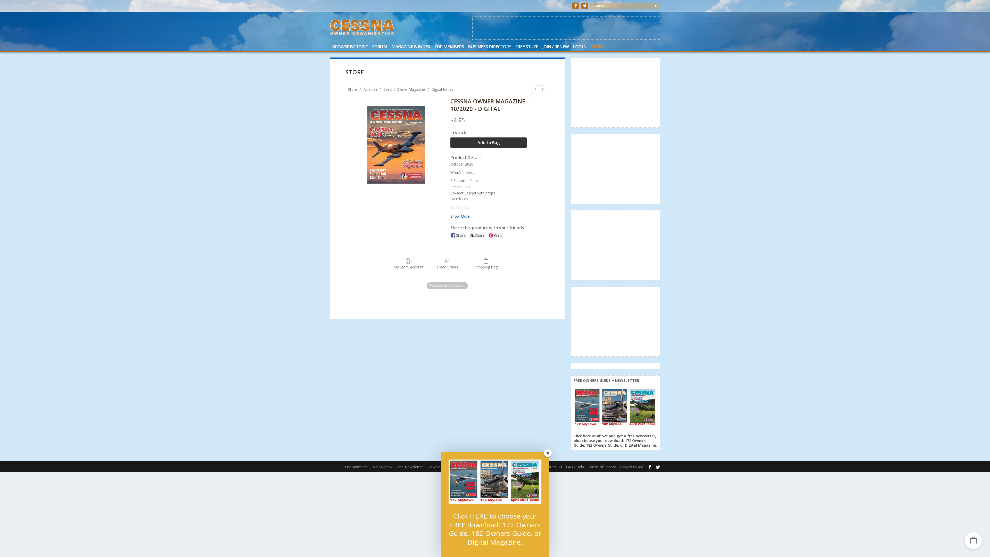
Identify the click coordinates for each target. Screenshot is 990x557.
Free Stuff (526, 47)
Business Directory (489, 47)
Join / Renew (555, 47)
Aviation (370, 89)
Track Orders (447, 267)
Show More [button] (460, 216)
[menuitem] (535, 89)
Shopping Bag (486, 267)
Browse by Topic (350, 47)
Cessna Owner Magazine (404, 89)
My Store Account (409, 267)
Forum (379, 47)
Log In (580, 47)
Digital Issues (442, 89)
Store (597, 47)
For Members (449, 47)
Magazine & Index (410, 47)
